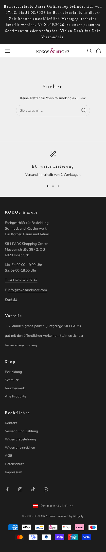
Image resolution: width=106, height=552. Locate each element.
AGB (8, 455)
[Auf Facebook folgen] (7, 489)
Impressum (13, 472)
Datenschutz (14, 464)
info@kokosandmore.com (27, 290)
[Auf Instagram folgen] (20, 489)
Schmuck (12, 380)
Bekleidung (13, 372)
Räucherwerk (15, 388)
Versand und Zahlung (21, 431)
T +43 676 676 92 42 (21, 280)
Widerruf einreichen (20, 447)
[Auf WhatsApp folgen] (45, 489)
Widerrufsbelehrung (20, 439)
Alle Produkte (15, 396)
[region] (53, 164)
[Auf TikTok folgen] (33, 489)
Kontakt (11, 299)
